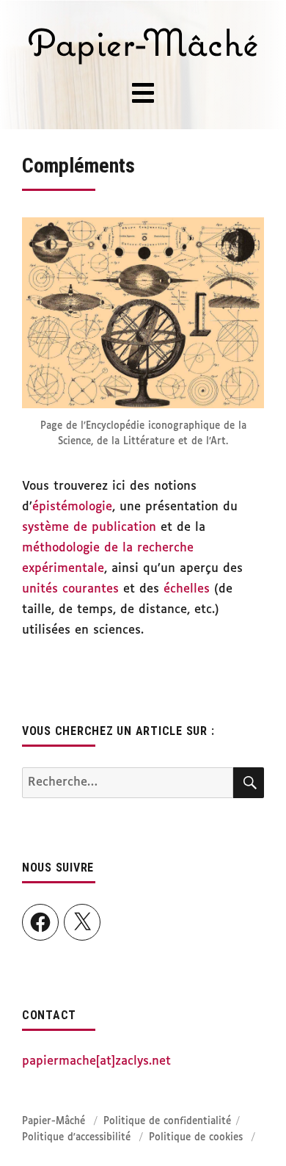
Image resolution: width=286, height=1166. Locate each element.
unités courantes (70, 589)
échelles (187, 589)
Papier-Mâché (53, 1121)
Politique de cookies (196, 1138)
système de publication (89, 527)
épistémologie (72, 507)
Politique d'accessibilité (76, 1138)
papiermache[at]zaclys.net (96, 1061)
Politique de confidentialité (167, 1121)
